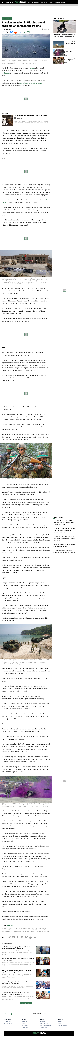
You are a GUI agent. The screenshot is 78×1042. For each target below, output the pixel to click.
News (28, 2)
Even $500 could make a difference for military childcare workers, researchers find (16, 993)
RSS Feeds (25, 1025)
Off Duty (63, 2)
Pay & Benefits (35, 2)
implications (6, 73)
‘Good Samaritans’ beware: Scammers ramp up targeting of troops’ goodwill (16, 971)
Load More (26, 1003)
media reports (10, 200)
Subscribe (24, 1021)
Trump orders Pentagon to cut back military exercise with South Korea (70, 60)
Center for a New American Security (31, 83)
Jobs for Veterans (62, 1025)
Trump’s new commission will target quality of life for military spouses (18, 959)
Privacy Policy (7, 1021)
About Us (60, 1021)
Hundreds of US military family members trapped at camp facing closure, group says (63, 522)
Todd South (7, 29)
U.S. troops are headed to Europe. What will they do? (30, 115)
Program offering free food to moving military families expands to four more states (18, 983)
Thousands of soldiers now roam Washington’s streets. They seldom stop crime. (64, 538)
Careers (60, 1023)
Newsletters (25, 1023)
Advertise (42, 1021)
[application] (64, 26)
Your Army (7, 19)
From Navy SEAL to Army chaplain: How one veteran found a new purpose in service (64, 530)
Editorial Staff (43, 1027)
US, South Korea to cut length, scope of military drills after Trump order (64, 552)
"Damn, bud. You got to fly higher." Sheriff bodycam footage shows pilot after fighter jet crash (70, 52)
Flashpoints (44, 2)
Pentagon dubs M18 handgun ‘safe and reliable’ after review (64, 545)
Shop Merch (25, 1027)
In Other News (7, 943)
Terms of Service (8, 1023)
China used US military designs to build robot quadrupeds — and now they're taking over (64, 36)
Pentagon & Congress (54, 2)
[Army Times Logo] (20, 2)
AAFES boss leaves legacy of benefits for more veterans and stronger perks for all (16, 947)
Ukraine (31, 68)
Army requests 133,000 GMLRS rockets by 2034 (70, 42)
